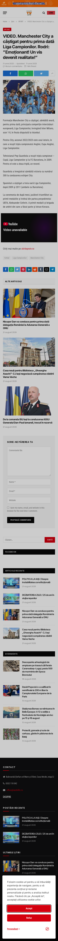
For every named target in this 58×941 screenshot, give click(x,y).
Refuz (29, 917)
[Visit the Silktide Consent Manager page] (47, 928)
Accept (29, 908)
